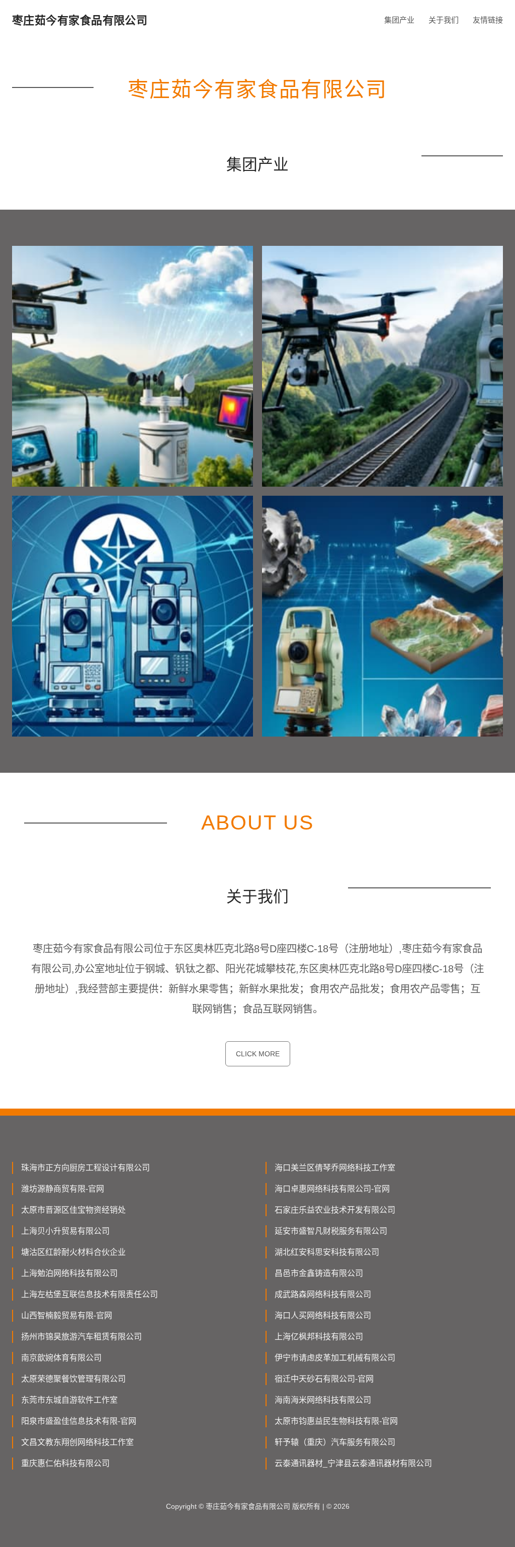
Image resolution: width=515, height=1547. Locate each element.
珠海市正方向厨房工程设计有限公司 (85, 1167)
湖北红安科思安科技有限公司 (327, 1252)
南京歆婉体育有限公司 (61, 1357)
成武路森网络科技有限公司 (323, 1294)
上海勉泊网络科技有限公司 (69, 1273)
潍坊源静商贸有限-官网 (62, 1189)
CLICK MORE (258, 1054)
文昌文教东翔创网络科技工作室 (77, 1442)
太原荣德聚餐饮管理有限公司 (73, 1379)
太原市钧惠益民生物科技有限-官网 (336, 1421)
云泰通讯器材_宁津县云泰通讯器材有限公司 (353, 1463)
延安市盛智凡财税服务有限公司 (331, 1231)
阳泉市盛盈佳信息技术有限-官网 (78, 1421)
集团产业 (399, 20)
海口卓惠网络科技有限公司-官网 (332, 1189)
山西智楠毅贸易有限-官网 (66, 1315)
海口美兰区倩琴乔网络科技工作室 (335, 1167)
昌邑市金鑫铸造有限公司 (319, 1273)
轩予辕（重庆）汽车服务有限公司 (335, 1442)
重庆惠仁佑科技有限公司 (65, 1463)
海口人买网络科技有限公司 (323, 1315)
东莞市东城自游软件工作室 (69, 1400)
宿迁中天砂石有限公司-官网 (324, 1379)
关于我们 (443, 20)
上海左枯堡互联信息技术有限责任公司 (89, 1294)
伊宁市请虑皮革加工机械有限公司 (335, 1357)
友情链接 (488, 20)
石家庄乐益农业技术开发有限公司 (335, 1210)
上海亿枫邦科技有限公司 (319, 1336)
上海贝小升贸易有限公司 (65, 1231)
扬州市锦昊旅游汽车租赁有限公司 (81, 1336)
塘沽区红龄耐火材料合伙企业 (73, 1252)
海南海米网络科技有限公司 (323, 1400)
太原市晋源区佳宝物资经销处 (73, 1210)
